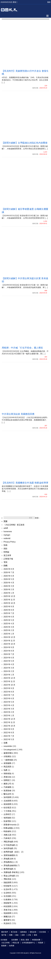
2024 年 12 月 (9, 637)
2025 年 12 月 (9, 596)
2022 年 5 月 (9, 739)
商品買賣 (7, 767)
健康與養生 (8, 753)
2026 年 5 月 (9, 579)
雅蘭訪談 (7, 917)
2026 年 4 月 (9, 583)
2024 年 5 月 (9, 661)
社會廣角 (7, 900)
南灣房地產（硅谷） (12, 852)
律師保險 (7, 774)
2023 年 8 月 (9, 692)
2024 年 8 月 (9, 651)
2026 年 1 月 (9, 593)
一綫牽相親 (8, 760)
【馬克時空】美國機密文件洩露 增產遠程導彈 (25, 483)
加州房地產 (8, 848)
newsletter (8, 746)
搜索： (38, 518)
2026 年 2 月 (9, 589)
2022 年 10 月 (9, 726)
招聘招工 (7, 780)
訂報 (29, 935)
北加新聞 (7, 801)
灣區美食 (7, 879)
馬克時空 (7, 923)
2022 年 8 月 (9, 733)
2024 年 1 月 (9, 675)
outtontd (7, 538)
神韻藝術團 (36, 940)
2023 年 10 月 (9, 685)
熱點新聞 (7, 882)
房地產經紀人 (9, 862)
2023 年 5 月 (9, 702)
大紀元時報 (5, 943)
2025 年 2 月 (9, 630)
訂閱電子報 (8, 559)
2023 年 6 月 (9, 698)
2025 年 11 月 (9, 600)
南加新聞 (7, 804)
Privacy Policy (10, 542)
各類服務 (7, 763)
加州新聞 (7, 797)
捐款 (5, 549)
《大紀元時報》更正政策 (14, 525)
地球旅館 (7, 818)
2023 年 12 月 (9, 678)
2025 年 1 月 (9, 634)
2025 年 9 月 (9, 607)
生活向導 (7, 889)
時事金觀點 (8, 828)
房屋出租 (7, 777)
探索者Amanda (10, 825)
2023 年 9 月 (9, 688)
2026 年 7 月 (9, 572)
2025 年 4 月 (9, 624)
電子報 (3, 935)
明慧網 (40, 943)
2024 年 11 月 (9, 641)
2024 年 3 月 (9, 668)
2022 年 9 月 (9, 729)
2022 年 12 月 (9, 719)
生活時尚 (7, 893)
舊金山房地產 (9, 876)
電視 (5, 562)
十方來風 (7, 811)
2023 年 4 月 (9, 705)
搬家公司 (7, 784)
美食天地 (7, 910)
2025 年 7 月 (9, 613)
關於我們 (4, 932)
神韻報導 (7, 903)
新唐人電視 (25, 940)
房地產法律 (8, 859)
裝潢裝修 (7, 791)
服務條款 (23, 932)
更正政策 (14, 932)
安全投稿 (42, 932)
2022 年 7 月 (9, 736)
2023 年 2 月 (9, 712)
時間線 (6, 552)
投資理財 (7, 821)
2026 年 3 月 (9, 586)
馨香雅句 (7, 920)
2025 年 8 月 (9, 610)
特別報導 (7, 886)
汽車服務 (7, 787)
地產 (5, 770)
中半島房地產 (9, 845)
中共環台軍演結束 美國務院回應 (18, 414)
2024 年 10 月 (9, 644)
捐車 (23, 935)
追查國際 (14, 940)
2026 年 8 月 (9, 569)
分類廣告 (7, 756)
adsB (6, 528)
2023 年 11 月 (9, 681)
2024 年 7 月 (9, 654)
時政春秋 (7, 831)
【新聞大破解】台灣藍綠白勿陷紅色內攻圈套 (25, 143)
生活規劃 (7, 896)
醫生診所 (7, 794)
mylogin (7, 535)
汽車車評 (7, 838)
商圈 (10, 935)
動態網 (3, 946)
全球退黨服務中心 (28, 943)
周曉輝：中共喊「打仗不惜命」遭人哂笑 (22, 347)
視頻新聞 (7, 913)
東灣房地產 (8, 869)
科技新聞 (7, 906)
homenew (8, 532)
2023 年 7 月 (9, 695)
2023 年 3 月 (9, 709)
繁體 (48, 2)
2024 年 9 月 (9, 647)
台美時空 (7, 814)
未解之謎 (7, 835)
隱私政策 (33, 932)
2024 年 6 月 (9, 658)
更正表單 (7, 555)
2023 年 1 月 (9, 716)
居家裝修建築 (9, 855)
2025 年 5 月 (9, 620)
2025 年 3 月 (9, 627)
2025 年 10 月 (9, 603)
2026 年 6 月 (9, 576)
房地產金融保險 (10, 865)
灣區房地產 (8, 842)
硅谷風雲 (7, 808)
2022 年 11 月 (9, 722)
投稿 (5, 545)
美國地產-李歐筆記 (11, 872)
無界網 (11, 946)
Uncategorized (10, 750)
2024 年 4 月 (9, 664)
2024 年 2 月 (9, 671)
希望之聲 (15, 943)
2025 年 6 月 (9, 617)
